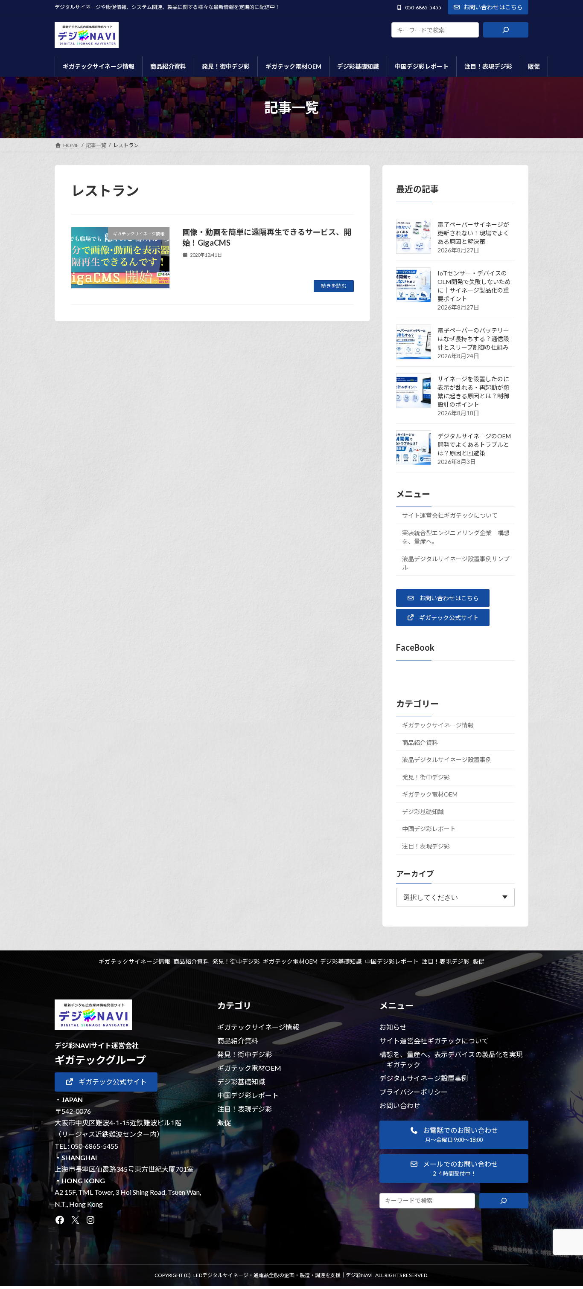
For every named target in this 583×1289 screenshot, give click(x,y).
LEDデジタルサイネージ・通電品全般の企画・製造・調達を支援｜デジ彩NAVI (283, 1275)
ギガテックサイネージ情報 (438, 725)
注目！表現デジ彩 (426, 846)
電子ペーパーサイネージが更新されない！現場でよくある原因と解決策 (473, 233)
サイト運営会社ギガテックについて (450, 515)
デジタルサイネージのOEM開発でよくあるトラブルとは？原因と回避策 (474, 444)
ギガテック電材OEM (430, 794)
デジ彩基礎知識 (423, 811)
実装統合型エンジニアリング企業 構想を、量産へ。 (456, 537)
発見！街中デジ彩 (426, 777)
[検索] (505, 30)
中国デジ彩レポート (429, 828)
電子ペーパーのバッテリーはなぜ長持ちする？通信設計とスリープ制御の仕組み (473, 339)
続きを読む (334, 286)
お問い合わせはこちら (493, 7)
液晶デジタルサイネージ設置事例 (447, 759)
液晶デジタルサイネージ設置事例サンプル (456, 563)
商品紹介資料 (420, 742)
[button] (443, 597)
